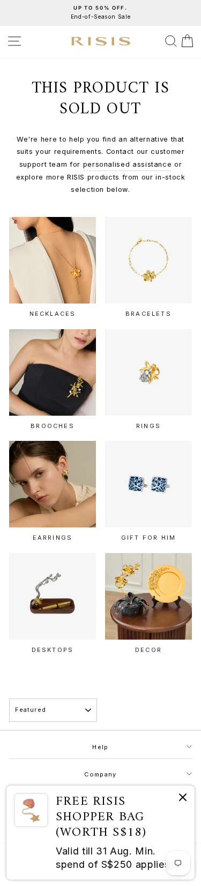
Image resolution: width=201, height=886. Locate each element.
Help (100, 747)
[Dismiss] (182, 799)
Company (100, 774)
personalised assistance (127, 164)
